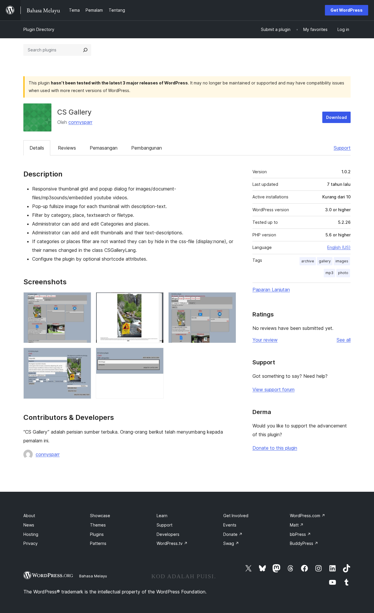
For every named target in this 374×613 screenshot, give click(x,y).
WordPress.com (307, 515)
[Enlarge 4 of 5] (83, 356)
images (341, 261)
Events (229, 524)
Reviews (67, 148)
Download (336, 117)
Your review (265, 340)
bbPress (300, 534)
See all (344, 340)
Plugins (97, 534)
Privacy (30, 543)
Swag (231, 543)
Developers (168, 534)
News (28, 524)
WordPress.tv (172, 543)
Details (37, 148)
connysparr (80, 122)
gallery (325, 261)
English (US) (339, 247)
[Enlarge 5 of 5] (156, 356)
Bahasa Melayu (93, 576)
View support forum (273, 389)
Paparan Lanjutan (271, 289)
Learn (162, 515)
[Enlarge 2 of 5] (156, 300)
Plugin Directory (38, 29)
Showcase (100, 515)
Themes (98, 524)
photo (343, 273)
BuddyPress (304, 543)
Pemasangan (103, 148)
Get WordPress (346, 10)
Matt (297, 524)
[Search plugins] (85, 50)
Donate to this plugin (274, 448)
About (29, 515)
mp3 (329, 273)
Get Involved (235, 515)
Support (342, 148)
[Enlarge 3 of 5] (228, 300)
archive (307, 261)
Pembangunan (146, 148)
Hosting (30, 534)
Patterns (98, 543)
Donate (233, 534)
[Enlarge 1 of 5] (83, 300)
